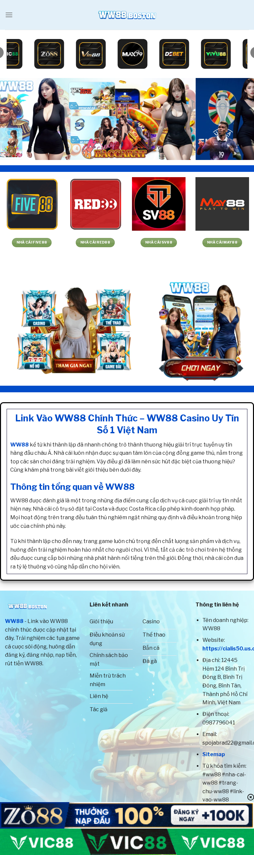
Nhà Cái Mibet (229, 242)
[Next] (240, 119)
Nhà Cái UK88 (102, 242)
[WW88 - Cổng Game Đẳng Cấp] (127, 15)
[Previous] (14, 119)
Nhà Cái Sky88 (166, 242)
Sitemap (213, 754)
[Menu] (9, 15)
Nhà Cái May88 (38, 242)
